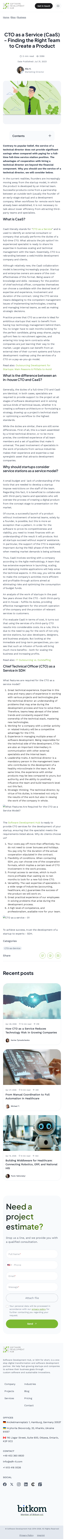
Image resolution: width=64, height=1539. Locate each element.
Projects (9, 1391)
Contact (29, 1405)
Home (6, 17)
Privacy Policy (26, 1535)
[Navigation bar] (58, 6)
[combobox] (9, 1265)
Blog (13, 17)
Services (9, 1398)
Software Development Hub (24, 822)
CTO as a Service (42, 229)
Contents (18, 136)
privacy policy (39, 1309)
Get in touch (44, 6)
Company (9, 1384)
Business (21, 17)
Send (30, 1323)
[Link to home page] (32, 1349)
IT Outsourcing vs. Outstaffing (33, 660)
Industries (30, 1384)
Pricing (28, 1398)
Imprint (41, 1535)
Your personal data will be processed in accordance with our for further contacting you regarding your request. (30, 1311)
